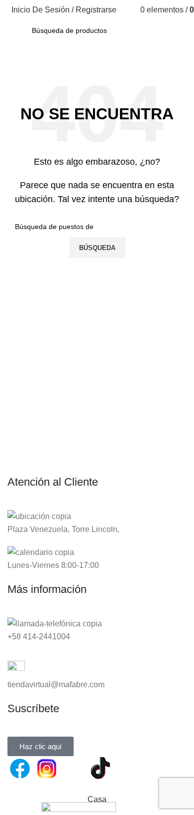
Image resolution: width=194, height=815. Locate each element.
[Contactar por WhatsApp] (73, 768)
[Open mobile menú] (15, 41)
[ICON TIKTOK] (100, 768)
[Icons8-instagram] (46, 768)
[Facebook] (19, 768)
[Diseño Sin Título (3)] (127, 768)
